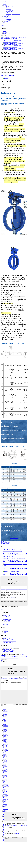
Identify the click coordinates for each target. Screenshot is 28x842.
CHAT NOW (11, 75)
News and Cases (6, 16)
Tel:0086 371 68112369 (8, 650)
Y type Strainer (9, 11)
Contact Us (5, 21)
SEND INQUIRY (4, 75)
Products (5, 5)
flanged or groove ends (5, 542)
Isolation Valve (6, 658)
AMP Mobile (3, 655)
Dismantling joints (10, 10)
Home (4, 4)
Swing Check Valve (5, 656)
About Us (5, 17)
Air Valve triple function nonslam (13, 14)
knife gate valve (9, 12)
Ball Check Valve (14, 658)
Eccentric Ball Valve (14, 656)
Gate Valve (8, 9)
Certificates (8, 20)
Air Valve (21, 656)
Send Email (3, 660)
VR (4, 22)
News (4, 632)
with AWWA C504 (5, 543)
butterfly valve (4, 541)
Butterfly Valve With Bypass (9, 639)
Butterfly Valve (9, 6)
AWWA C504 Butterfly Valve (9, 641)
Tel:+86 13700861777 (8, 651)
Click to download (14, 538)
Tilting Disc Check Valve (8, 642)
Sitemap (23, 654)
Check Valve (8, 7)
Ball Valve (8, 15)
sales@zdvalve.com (7, 649)
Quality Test (8, 19)
